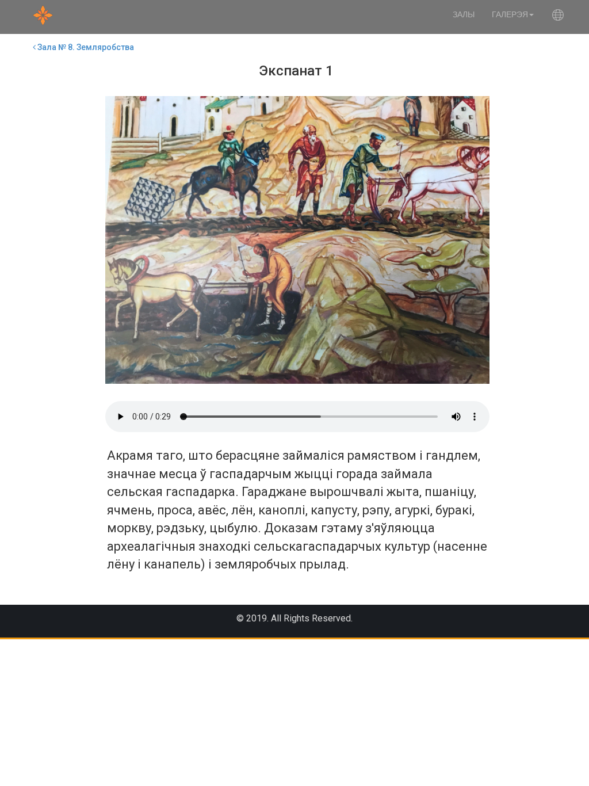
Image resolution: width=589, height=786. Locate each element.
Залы (464, 14)
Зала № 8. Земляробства (85, 47)
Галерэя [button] (510, 14)
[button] (557, 17)
